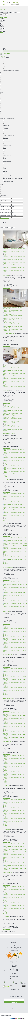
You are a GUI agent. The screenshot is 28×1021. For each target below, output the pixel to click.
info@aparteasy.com (14, 950)
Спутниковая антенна (8, 141)
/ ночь (7, 286)
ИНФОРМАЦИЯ (6, 288)
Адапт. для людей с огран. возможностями (12, 178)
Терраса (4, 151)
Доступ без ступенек (8, 181)
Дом (5, 63)
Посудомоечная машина (8, 135)
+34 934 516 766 (14, 948)
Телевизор (5, 138)
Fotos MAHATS (6, 916)
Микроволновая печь (7, 145)
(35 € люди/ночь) (14, 490)
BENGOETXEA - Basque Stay (9, 433)
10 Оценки (5, 520)
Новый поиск (3, 56)
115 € (5, 622)
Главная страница (14, 965)
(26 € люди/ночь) (14, 534)
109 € (5, 578)
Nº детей (2, 26)
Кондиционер (6, 125)
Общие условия (19, 1005)
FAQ (14, 972)
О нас (14, 945)
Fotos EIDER (5, 523)
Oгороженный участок (8, 155)
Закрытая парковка (7, 161)
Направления (14, 966)
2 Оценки (5, 273)
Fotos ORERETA (6, 479)
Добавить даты (3, 17)
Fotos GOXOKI (6, 275)
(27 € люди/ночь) (14, 286)
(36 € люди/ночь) (14, 578)
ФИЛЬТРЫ (2, 9)
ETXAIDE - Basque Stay (8, 567)
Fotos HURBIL (6, 390)
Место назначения (4, 12)
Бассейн (4, 158)
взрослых (2, 18)
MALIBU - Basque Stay (8, 654)
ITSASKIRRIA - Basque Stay (8, 333)
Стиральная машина (7, 131)
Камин (4, 168)
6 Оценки (5, 782)
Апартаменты (7, 61)
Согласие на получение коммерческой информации (14, 1009)
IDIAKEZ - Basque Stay (8, 872)
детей (1, 21)
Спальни (2, 29)
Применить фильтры (4, 218)
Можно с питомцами (7, 175)
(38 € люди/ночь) (14, 796)
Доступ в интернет (7, 121)
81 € (5, 286)
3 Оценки (5, 476)
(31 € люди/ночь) (14, 344)
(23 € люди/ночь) (14, 622)
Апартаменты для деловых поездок (11, 70)
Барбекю (5, 171)
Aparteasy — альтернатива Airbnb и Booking (14, 970)
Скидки (14, 973)
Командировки (14, 968)
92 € (5, 344)
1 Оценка (5, 913)
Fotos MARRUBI (6, 785)
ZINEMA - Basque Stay (8, 698)
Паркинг (4, 165)
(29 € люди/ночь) (14, 665)
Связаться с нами (14, 976)
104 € (5, 490)
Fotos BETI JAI (6, 611)
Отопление (5, 128)
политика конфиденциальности (13, 1005)
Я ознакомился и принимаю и (14, 1005)
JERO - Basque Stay (7, 741)
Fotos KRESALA (6, 829)
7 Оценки (5, 609)
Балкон (4, 148)
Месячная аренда (14, 969)
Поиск (1, 8)
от (3, 286)
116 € (5, 927)
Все (4, 60)
